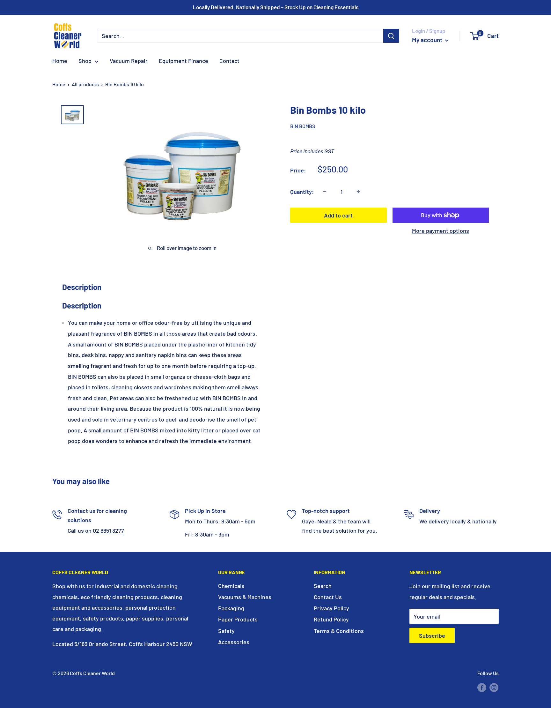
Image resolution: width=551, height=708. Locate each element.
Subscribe (432, 635)
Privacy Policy (331, 608)
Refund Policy (331, 619)
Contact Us (328, 596)
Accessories (233, 641)
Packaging (231, 608)
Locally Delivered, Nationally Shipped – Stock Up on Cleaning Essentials (275, 7)
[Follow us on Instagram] (493, 687)
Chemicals (231, 585)
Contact (229, 60)
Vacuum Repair (129, 60)
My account (428, 39)
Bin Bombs (302, 126)
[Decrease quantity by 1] (324, 191)
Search (323, 585)
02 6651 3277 (108, 530)
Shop (85, 60)
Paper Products (238, 619)
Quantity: (302, 191)
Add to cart (338, 215)
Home (59, 60)
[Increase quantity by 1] (358, 191)
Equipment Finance (183, 60)
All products (85, 84)
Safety (226, 630)
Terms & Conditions (339, 630)
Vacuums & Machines (244, 596)
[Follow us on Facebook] (481, 687)
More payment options (440, 230)
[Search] (391, 36)
